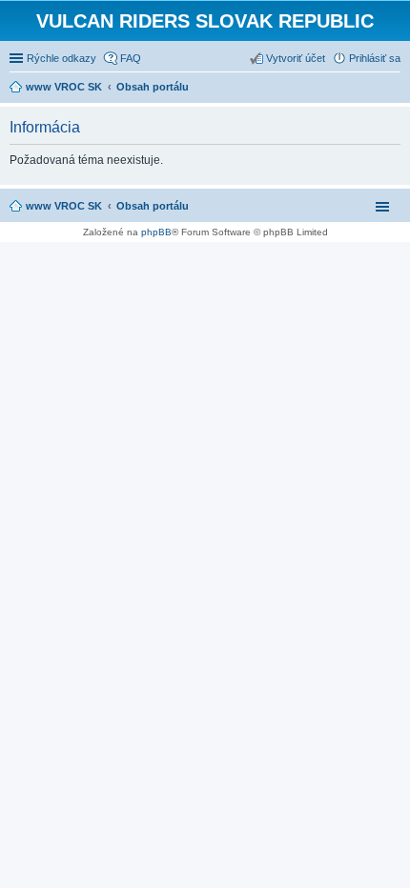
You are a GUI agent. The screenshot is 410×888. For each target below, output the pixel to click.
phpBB (156, 232)
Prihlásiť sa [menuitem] (374, 58)
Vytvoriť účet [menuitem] (295, 58)
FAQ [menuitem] (130, 58)
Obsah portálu (152, 206)
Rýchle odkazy (61, 58)
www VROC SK (64, 206)
